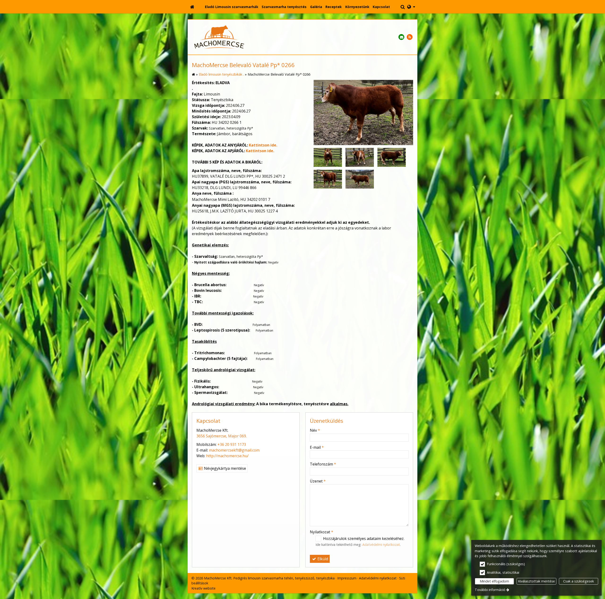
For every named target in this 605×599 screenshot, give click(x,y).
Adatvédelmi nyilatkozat (381, 544)
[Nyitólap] (192, 7)
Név (315, 430)
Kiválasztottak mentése (536, 581)
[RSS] (409, 37)
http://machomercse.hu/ (227, 455)
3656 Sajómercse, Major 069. (221, 436)
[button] (411, 7)
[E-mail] (401, 37)
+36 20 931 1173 (231, 444)
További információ (490, 589)
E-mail (317, 447)
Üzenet (318, 481)
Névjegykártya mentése (224, 468)
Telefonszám (323, 464)
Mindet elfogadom (494, 581)
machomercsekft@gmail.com (234, 450)
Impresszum (346, 578)
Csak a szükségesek (578, 581)
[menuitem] (192, 7)
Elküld (322, 558)
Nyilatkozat (321, 531)
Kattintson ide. (263, 145)
